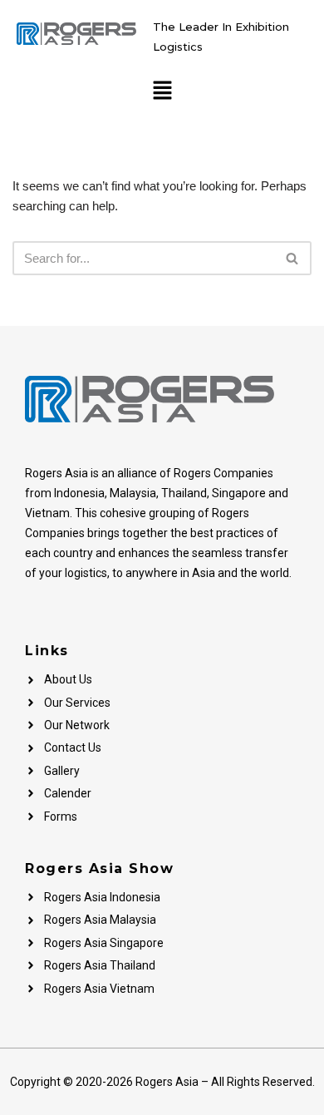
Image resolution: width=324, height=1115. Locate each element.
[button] (162, 91)
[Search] (293, 258)
